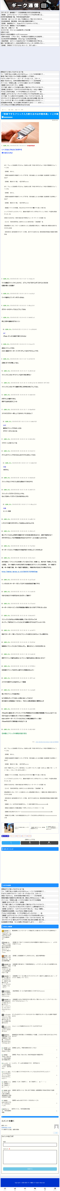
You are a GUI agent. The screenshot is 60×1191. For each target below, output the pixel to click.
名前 (4, 1141)
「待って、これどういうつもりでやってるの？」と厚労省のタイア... (23, 906)
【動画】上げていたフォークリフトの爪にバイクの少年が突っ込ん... (23, 94)
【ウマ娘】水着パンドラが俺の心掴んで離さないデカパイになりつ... (23, 87)
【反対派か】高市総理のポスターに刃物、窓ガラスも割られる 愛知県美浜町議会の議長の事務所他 (30, 233)
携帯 (30, 835)
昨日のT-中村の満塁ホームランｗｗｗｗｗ (14, 34)
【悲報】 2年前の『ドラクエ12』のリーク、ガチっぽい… (19, 45)
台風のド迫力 (5, 32)
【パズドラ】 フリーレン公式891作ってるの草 (15, 30)
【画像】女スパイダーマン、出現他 (12, 85)
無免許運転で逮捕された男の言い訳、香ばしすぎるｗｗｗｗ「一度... (23, 898)
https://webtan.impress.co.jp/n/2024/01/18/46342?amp (20, 571)
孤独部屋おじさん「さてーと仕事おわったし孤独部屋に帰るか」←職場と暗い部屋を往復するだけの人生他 (30, 227)
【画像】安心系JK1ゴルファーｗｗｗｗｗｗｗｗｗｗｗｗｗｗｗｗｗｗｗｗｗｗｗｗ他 (28, 811)
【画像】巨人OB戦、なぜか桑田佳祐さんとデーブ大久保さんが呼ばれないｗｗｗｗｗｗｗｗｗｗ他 (30, 816)
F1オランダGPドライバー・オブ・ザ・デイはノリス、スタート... (21, 78)
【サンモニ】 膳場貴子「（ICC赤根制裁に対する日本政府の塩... (21, 12)
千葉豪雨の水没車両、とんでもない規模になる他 (16, 911)
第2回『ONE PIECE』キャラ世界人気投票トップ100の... (18, 76)
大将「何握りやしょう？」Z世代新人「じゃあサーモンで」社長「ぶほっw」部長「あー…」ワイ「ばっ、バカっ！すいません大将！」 (30, 769)
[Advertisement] (30, 59)
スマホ (25, 835)
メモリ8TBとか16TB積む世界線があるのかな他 (15, 104)
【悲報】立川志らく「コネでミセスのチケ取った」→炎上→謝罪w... (22, 89)
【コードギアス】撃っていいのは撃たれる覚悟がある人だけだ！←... (23, 100)
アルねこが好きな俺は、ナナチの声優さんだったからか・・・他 (21, 91)
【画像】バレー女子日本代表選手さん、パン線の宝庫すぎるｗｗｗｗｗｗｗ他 (26, 804)
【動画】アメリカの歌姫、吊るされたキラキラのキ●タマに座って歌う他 (25, 207)
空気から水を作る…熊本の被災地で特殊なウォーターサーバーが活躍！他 (25, 218)
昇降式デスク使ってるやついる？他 (12, 72)
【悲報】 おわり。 (9, 171)
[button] (30, 843)
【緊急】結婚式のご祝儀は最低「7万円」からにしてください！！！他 (24, 808)
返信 (56, 1132)
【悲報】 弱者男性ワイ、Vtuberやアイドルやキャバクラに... (20, 23)
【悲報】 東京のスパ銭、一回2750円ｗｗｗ (16, 181)
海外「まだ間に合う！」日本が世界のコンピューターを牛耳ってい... (23, 43)
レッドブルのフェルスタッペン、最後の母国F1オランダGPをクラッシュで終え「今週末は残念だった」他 (30, 213)
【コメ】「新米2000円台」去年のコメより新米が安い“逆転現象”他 (23, 221)
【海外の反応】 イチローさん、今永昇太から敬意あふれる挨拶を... (22, 36)
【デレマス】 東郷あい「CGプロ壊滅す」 (14, 25)
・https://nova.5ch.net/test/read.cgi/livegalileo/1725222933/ (47, 741)
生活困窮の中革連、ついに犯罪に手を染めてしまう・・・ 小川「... (22, 102)
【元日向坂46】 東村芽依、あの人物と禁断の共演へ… (18, 21)
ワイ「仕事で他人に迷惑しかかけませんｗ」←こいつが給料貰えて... (23, 74)
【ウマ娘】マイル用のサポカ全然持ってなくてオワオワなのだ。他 (22, 96)
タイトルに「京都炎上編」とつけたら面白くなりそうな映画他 (20, 83)
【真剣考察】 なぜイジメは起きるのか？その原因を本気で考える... (22, 41)
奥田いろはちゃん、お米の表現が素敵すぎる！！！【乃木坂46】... (22, 80)
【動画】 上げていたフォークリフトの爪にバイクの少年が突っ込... (22, 14)
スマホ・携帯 (6, 835)
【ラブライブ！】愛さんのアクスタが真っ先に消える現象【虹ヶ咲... (23, 98)
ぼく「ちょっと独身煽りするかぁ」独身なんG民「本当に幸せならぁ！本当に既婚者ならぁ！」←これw (30, 166)
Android (13, 835)
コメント (6, 1148)
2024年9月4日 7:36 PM (6, 1127)
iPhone (19, 835)
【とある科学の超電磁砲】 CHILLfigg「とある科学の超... (19, 38)
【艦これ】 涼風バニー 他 (9, 28)
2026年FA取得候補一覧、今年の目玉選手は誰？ (15, 17)
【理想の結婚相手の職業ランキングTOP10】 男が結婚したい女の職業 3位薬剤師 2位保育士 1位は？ (30, 176)
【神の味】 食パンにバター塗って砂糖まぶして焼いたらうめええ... (22, 19)
